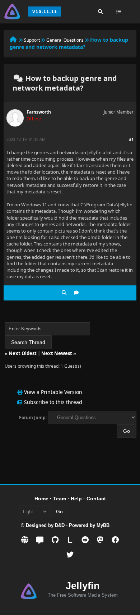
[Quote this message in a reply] (76, 293)
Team (59, 498)
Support (32, 40)
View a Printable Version (53, 392)
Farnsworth (39, 112)
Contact (96, 498)
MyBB (103, 525)
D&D (60, 525)
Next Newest (56, 353)
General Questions (65, 40)
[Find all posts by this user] (64, 293)
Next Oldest (23, 353)
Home (41, 498)
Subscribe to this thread (53, 402)
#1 (131, 139)
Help (76, 498)
